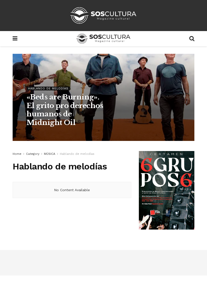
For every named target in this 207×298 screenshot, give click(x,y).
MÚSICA (49, 154)
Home (17, 154)
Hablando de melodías (48, 88)
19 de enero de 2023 (69, 133)
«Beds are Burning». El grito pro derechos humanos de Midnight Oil (65, 110)
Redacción (39, 133)
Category (32, 154)
